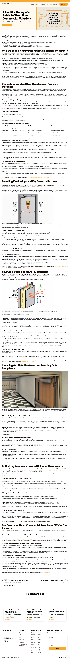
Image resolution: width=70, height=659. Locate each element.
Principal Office (6, 632)
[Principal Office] (2, 632)
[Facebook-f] (59, 657)
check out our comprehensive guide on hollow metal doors (39, 177)
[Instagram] (63, 657)
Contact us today (47, 572)
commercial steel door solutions (28, 361)
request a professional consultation (51, 79)
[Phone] (2, 640)
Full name (51, 637)
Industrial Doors (20, 21)
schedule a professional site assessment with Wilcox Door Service (49, 462)
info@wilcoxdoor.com (8, 638)
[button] (10, 585)
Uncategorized (27, 21)
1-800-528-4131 (7, 641)
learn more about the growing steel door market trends (28, 446)
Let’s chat (63, 4)
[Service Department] (2, 643)
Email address (6, 637)
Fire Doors (14, 21)
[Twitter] (61, 657)
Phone (5, 640)
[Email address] (2, 637)
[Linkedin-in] (65, 657)
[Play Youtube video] (35, 389)
